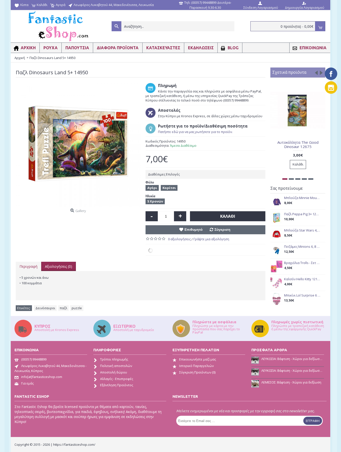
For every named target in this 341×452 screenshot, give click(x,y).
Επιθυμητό (193, 230)
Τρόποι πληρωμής (114, 359)
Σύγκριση (222, 230)
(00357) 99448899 (33, 359)
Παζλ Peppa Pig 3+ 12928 (302, 214)
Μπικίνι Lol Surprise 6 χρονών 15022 (302, 295)
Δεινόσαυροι (45, 308)
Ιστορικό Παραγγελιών (196, 366)
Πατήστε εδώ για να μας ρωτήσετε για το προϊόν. (195, 132)
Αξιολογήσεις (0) (58, 266)
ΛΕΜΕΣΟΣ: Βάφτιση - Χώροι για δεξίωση (291, 382)
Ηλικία (150, 196)
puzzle (77, 308)
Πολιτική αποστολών (116, 366)
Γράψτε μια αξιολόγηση (211, 239)
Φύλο (150, 182)
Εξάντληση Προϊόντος (116, 385)
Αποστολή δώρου (113, 372)
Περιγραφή (28, 266)
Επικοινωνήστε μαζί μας (197, 359)
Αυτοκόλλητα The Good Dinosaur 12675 (298, 144)
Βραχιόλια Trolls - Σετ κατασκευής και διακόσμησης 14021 (302, 263)
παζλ (63, 308)
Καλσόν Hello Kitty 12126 (302, 279)
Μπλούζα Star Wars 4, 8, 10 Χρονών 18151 (302, 230)
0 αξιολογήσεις (179, 239)
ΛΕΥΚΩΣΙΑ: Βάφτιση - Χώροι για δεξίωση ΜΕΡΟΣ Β (292, 358)
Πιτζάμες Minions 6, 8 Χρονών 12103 (302, 246)
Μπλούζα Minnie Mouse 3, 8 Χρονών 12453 (302, 198)
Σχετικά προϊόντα (289, 72)
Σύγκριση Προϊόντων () (197, 372)
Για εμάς (27, 383)
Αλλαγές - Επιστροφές (116, 378)
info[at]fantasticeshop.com (41, 376)
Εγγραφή (313, 420)
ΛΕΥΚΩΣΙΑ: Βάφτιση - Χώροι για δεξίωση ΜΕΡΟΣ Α (292, 370)
